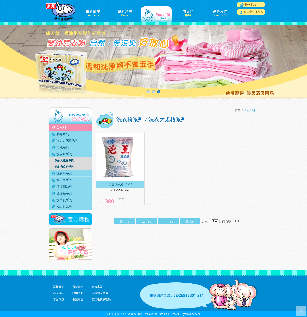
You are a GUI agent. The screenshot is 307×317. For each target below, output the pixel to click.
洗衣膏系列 (64, 173)
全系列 (61, 127)
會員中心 (249, 12)
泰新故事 (93, 14)
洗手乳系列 (64, 200)
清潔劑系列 (64, 186)
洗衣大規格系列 (64, 160)
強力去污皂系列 (67, 140)
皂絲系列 (62, 147)
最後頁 (190, 221)
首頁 (237, 110)
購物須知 (77, 293)
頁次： (206, 221)
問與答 (188, 14)
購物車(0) (250, 4)
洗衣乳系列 (64, 206)
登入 (260, 12)
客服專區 (77, 299)
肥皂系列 (62, 134)
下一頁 (168, 221)
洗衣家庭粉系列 (64, 167)
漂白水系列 (64, 180)
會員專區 (97, 287)
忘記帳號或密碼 (101, 299)
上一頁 (146, 221)
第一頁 (124, 221)
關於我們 (58, 287)
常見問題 (58, 299)
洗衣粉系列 (64, 154)
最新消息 (124, 14)
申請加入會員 (100, 293)
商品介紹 (156, 14)
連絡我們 (220, 14)
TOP (300, 311)
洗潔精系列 (64, 193)
